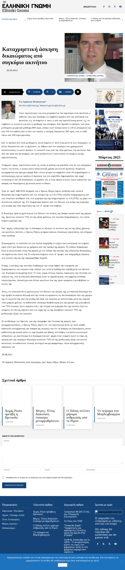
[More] (78, 92)
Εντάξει (62, 565)
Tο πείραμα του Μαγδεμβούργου (108, 412)
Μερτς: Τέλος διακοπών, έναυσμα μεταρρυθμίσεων (72, 19)
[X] (114, 6)
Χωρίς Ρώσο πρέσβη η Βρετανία (40, 18)
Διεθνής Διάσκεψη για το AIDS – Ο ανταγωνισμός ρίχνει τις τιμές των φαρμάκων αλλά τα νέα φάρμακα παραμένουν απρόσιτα (77, 545)
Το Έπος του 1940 (73, 521)
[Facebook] (103, 6)
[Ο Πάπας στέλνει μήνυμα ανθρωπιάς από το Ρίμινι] (78, 396)
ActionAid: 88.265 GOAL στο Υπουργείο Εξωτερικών (77, 514)
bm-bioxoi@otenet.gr (29, 105)
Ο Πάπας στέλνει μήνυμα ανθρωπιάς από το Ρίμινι (105, 19)
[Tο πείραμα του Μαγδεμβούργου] (108, 396)
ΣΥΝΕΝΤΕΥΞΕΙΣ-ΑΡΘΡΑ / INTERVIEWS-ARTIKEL (85, 76)
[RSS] (109, 6)
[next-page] (122, 20)
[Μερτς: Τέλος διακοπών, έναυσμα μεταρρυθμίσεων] (47, 396)
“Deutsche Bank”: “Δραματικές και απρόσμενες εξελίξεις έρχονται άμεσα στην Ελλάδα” (75, 530)
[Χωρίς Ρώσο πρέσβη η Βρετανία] (16, 396)
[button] (89, 7)
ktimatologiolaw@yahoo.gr (52, 105)
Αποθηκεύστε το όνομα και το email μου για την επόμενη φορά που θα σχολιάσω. (39, 478)
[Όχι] (121, 561)
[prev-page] (25, 20)
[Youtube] (120, 6)
